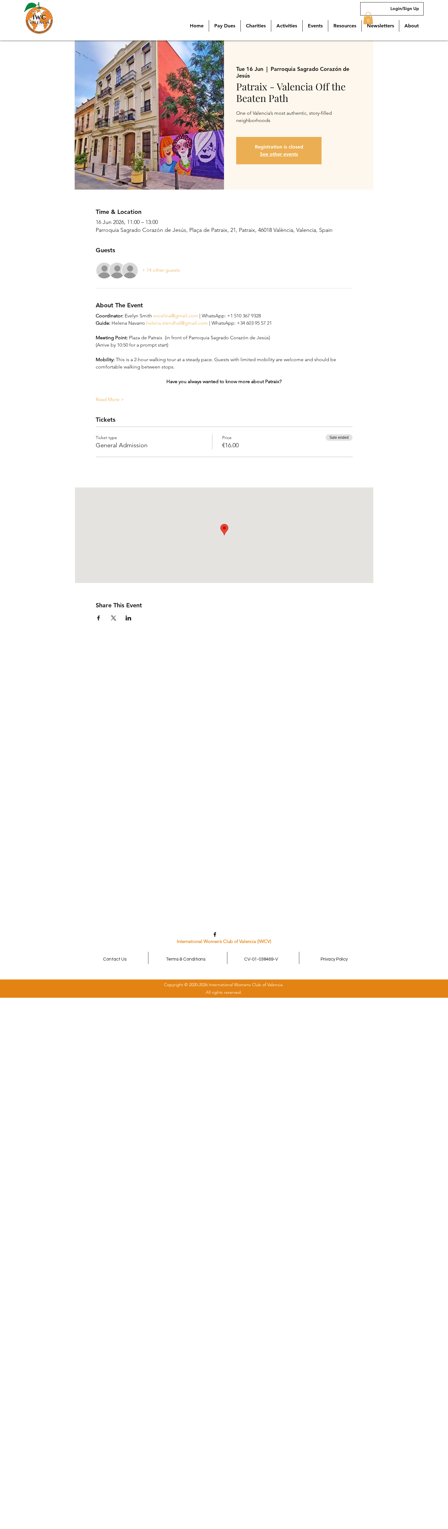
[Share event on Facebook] (98, 618)
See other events (279, 154)
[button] (344, 26)
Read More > (110, 399)
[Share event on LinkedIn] (128, 618)
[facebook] (215, 934)
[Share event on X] (113, 618)
